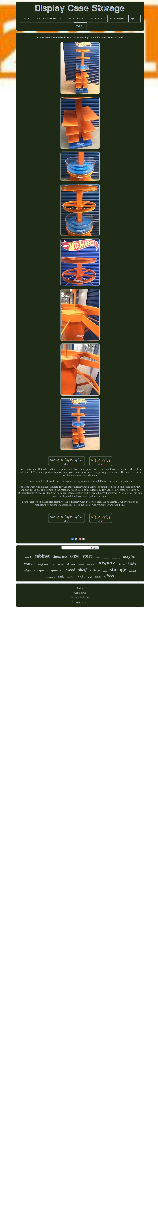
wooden (70, 577)
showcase (60, 557)
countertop (116, 558)
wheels (81, 564)
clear (27, 570)
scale (53, 565)
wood (70, 570)
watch (29, 563)
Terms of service (80, 602)
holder (132, 564)
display (107, 563)
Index (80, 588)
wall (90, 577)
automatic (50, 577)
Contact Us (80, 592)
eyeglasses (43, 564)
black (28, 557)
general (132, 571)
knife (105, 571)
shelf (82, 569)
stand (98, 576)
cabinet (42, 556)
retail (98, 557)
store (87, 556)
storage (118, 569)
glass (109, 575)
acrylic (129, 556)
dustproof (106, 558)
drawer (71, 564)
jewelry (81, 576)
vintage (95, 570)
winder (61, 564)
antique (39, 570)
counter (91, 564)
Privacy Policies (80, 597)
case (74, 556)
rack (61, 576)
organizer (55, 570)
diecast (121, 564)
